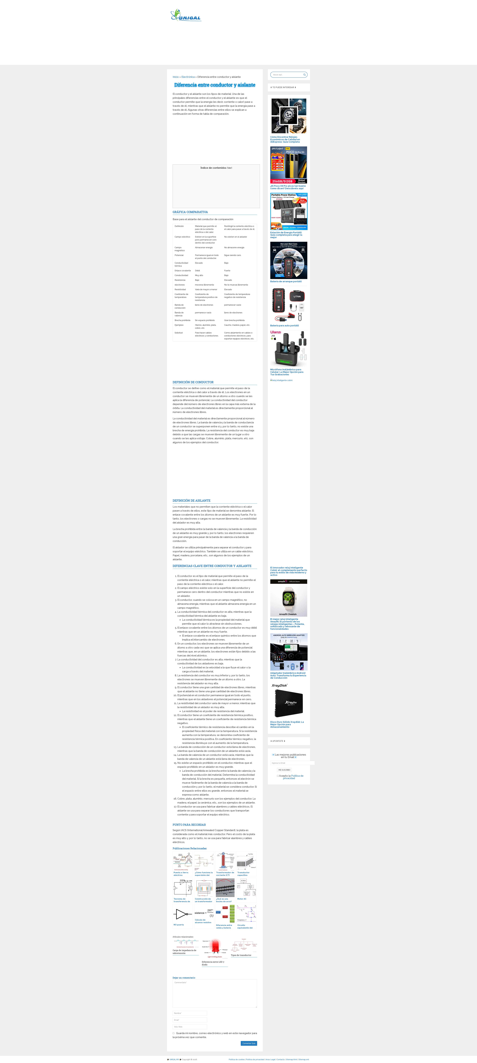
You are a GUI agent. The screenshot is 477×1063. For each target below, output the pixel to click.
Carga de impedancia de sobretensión (184, 951)
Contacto (281, 1060)
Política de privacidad (293, 777)
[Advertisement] (238, 47)
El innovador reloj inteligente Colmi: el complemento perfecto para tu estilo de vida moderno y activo (288, 571)
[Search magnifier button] (304, 74)
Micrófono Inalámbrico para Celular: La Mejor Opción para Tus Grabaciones (286, 372)
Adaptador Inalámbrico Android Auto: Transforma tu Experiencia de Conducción (288, 675)
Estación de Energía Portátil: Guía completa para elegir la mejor (286, 235)
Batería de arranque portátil (286, 281)
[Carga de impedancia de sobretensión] (186, 943)
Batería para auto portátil (284, 325)
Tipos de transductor (241, 955)
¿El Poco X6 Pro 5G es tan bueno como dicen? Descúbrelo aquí (288, 187)
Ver (229, 168)
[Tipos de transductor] (244, 945)
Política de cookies (237, 1060)
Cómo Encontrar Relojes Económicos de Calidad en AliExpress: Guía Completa (285, 139)
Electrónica (188, 76)
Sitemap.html (292, 1060)
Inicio (176, 76)
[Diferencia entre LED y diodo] (215, 948)
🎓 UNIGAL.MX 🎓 (174, 1060)
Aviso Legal (271, 1060)
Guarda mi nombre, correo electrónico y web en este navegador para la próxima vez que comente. (215, 1035)
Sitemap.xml (304, 1060)
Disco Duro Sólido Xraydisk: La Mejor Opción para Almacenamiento (287, 724)
